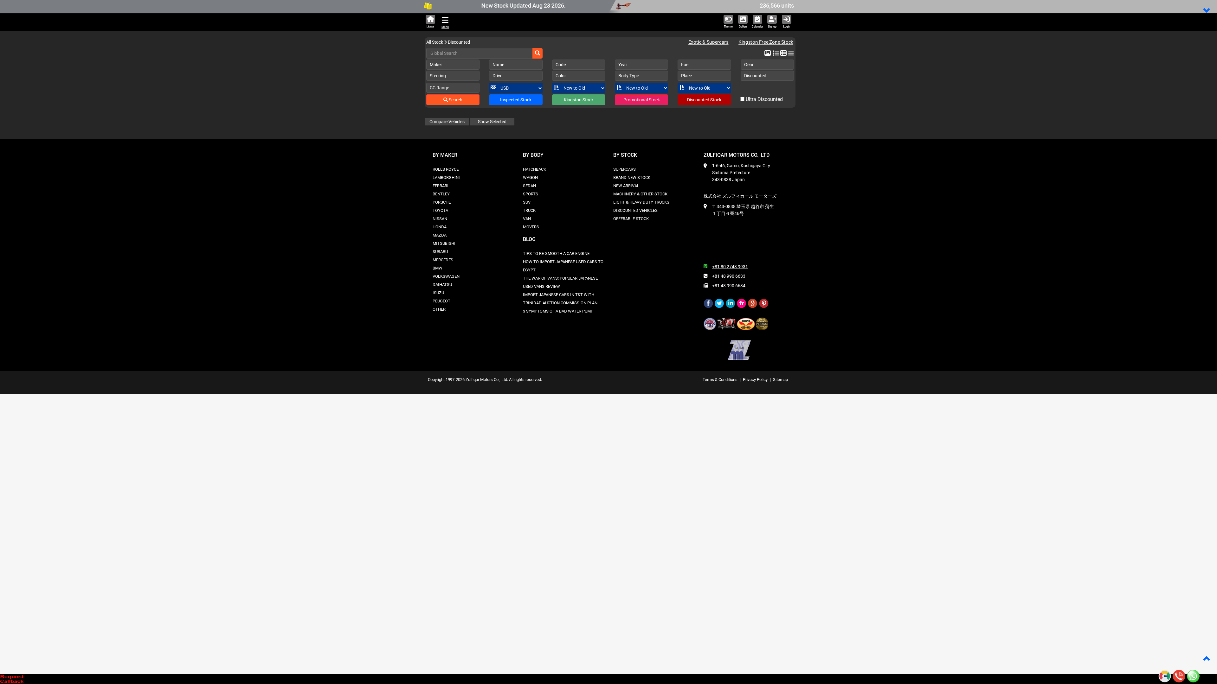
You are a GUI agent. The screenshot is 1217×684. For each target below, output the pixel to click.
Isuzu (438, 292)
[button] (1207, 11)
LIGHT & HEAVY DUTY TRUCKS (641, 202)
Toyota (440, 210)
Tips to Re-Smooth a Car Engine (556, 253)
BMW (437, 268)
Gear (749, 64)
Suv (527, 202)
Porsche (442, 202)
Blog (529, 239)
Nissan (440, 218)
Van (527, 218)
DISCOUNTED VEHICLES (635, 210)
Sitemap (780, 379)
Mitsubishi (444, 243)
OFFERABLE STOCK (631, 218)
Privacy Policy (755, 379)
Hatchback (534, 169)
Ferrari (440, 185)
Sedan (529, 185)
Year (622, 64)
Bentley (441, 194)
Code (561, 64)
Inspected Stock (515, 99)
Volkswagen (446, 276)
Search (455, 99)
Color (561, 75)
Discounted (755, 75)
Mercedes (443, 259)
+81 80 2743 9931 (730, 266)
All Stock (434, 42)
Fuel (685, 64)
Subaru (440, 251)
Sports (530, 194)
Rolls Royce (446, 169)
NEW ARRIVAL (626, 185)
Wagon (530, 177)
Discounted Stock (704, 99)
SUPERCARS (624, 169)
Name (498, 64)
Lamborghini (446, 177)
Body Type (628, 75)
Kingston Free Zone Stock (763, 42)
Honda (440, 227)
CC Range (439, 87)
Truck (529, 210)
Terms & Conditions (720, 379)
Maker (436, 64)
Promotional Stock (641, 99)
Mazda (440, 235)
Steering (438, 75)
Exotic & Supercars (708, 42)
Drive (497, 75)
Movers (531, 227)
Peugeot (441, 301)
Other (439, 309)
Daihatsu (442, 284)
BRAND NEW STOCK (631, 177)
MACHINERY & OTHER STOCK (640, 194)
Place (686, 75)
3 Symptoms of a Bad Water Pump (558, 311)
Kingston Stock (579, 99)
